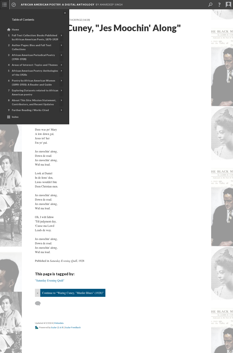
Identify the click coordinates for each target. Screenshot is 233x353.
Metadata (59, 323)
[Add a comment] (39, 303)
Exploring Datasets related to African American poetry (35, 92)
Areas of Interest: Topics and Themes (35, 64)
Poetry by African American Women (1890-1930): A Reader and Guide (33, 82)
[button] (219, 4)
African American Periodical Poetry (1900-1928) (33, 57)
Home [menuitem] (15, 29)
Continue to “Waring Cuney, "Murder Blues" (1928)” (73, 293)
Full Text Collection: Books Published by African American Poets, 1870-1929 (35, 37)
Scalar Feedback (73, 327)
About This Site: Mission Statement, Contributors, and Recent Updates (34, 102)
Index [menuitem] (15, 116)
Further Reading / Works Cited (30, 110)
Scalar (54, 327)
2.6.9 (60, 327)
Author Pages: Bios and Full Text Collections (31, 47)
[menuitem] (4, 4)
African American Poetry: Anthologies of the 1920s (35, 72)
